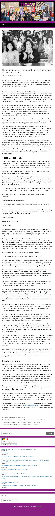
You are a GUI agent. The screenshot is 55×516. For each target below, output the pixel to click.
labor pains (32, 420)
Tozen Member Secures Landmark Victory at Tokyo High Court (19, 465)
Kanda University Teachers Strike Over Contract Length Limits (18, 449)
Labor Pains (21, 417)
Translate (14, 444)
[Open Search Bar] (53, 24)
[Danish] (7, 439)
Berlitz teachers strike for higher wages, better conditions (17, 473)
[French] (5, 439)
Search (3, 431)
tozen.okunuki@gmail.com (31, 405)
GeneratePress (39, 506)
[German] (4, 439)
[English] (2, 439)
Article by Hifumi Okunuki (12, 420)
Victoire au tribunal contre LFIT (10, 482)
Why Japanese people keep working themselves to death (21, 424)
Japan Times (13, 417)
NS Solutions (40, 420)
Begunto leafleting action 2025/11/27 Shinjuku (14, 469)
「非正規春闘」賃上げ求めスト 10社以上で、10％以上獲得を (18, 486)
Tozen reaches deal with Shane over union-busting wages (17, 456)
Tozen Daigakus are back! (8, 453)
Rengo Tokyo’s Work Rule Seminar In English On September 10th (24, 422)
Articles (6, 417)
